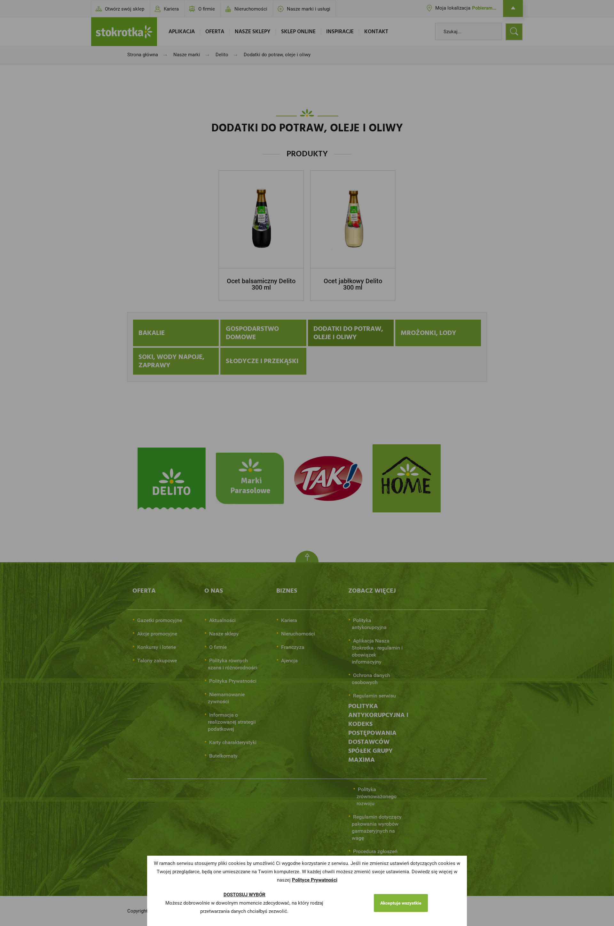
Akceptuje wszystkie (400, 903)
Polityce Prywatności (314, 880)
